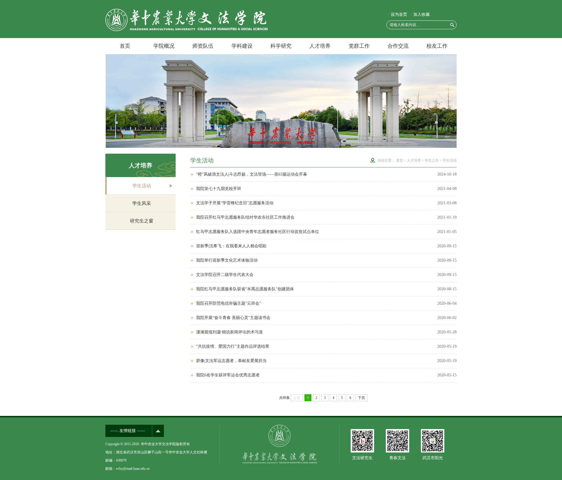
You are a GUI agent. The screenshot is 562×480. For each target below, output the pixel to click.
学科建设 (242, 46)
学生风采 (141, 203)
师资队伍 (202, 46)
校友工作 (437, 46)
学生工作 (432, 160)
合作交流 (398, 46)
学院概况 (163, 46)
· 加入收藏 (420, 14)
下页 (361, 398)
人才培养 (319, 46)
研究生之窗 (141, 220)
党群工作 (359, 46)
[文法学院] (186, 30)
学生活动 (141, 185)
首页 (125, 46)
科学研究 (281, 46)
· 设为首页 (397, 14)
